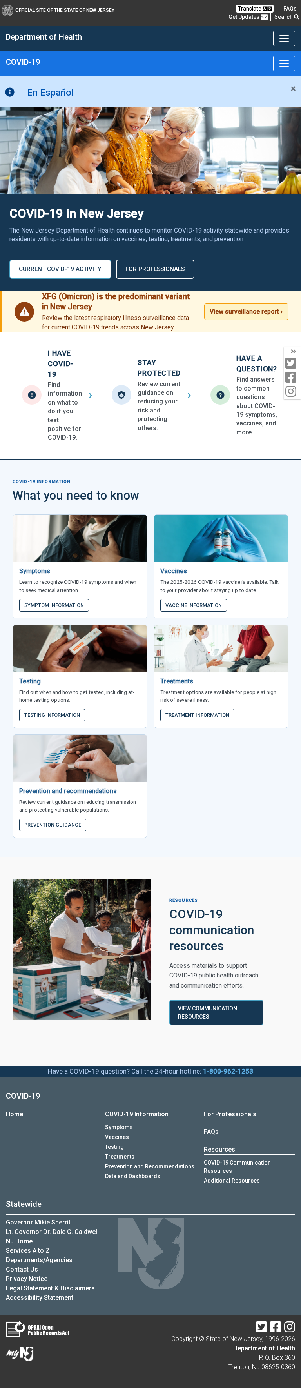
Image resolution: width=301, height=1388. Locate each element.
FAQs (211, 1131)
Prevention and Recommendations (149, 1166)
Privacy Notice (26, 1279)
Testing (114, 1147)
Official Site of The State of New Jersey (64, 10)
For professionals (155, 269)
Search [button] (284, 17)
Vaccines (117, 1137)
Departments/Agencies (39, 1260)
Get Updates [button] (244, 17)
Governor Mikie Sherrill (39, 1222)
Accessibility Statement (39, 1297)
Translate (250, 8)
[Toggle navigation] (284, 38)
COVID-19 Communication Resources (237, 1166)
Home (14, 1114)
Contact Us (22, 1269)
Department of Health (264, 1348)
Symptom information (54, 605)
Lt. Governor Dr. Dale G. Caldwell (52, 1231)
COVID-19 (23, 1096)
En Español (50, 92)
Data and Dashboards (132, 1176)
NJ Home (19, 1241)
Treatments (119, 1157)
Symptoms (119, 1127)
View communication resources (207, 1012)
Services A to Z (28, 1250)
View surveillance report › (246, 311)
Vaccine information (193, 605)
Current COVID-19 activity (60, 269)
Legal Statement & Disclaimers (50, 1288)
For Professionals (230, 1114)
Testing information (52, 715)
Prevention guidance (52, 825)
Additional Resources (232, 1180)
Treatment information (197, 715)
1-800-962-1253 (228, 1071)
